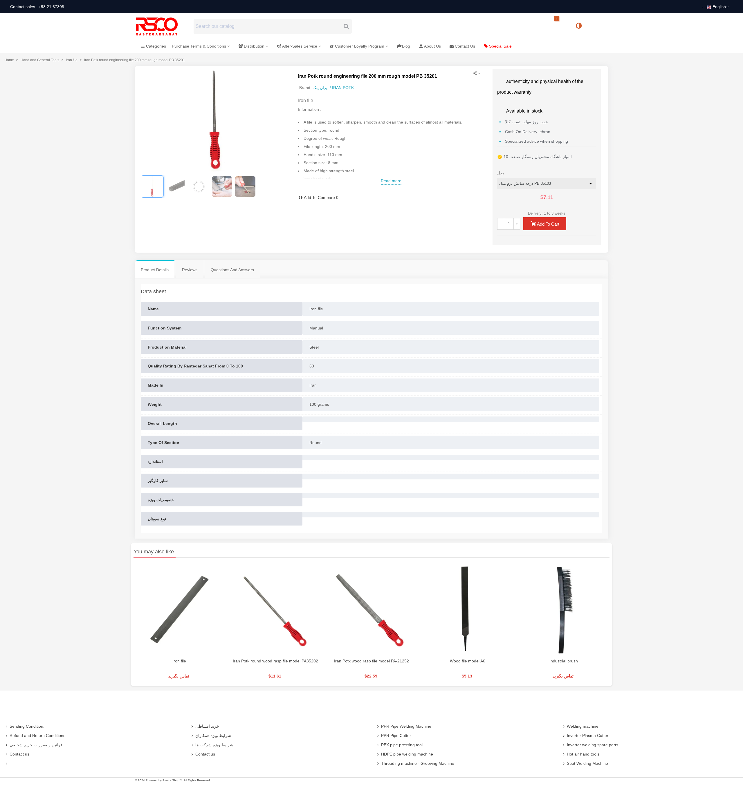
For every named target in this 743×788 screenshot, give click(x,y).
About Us (432, 46)
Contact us (19, 754)
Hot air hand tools (583, 754)
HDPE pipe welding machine (407, 754)
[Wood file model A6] (467, 609)
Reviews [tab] (189, 269)
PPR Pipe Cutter (396, 735)
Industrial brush (563, 661)
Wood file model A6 (467, 661)
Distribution (254, 46)
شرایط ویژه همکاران (213, 735)
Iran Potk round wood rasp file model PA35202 (275, 661)
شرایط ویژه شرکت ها (214, 744)
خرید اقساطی (207, 726)
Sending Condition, (27, 726)
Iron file (179, 661)
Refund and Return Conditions (37, 735)
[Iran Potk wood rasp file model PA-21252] (371, 609)
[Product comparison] (580, 26)
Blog (406, 46)
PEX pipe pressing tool (402, 744)
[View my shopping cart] (562, 26)
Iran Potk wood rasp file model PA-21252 (371, 661)
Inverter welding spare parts (592, 744)
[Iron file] (179, 609)
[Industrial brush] (563, 609)
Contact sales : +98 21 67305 (37, 6)
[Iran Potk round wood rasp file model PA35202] (275, 609)
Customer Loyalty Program (359, 46)
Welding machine (582, 726)
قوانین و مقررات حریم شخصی (36, 744)
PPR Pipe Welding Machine (406, 726)
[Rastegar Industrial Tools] (163, 26)
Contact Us (465, 46)
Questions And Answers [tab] (232, 269)
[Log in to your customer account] (598, 26)
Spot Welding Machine (587, 763)
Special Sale (500, 46)
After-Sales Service (299, 46)
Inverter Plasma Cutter (587, 735)
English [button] (719, 6)
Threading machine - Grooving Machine (417, 763)
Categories (156, 46)
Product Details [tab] (155, 269)
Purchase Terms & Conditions (199, 46)
